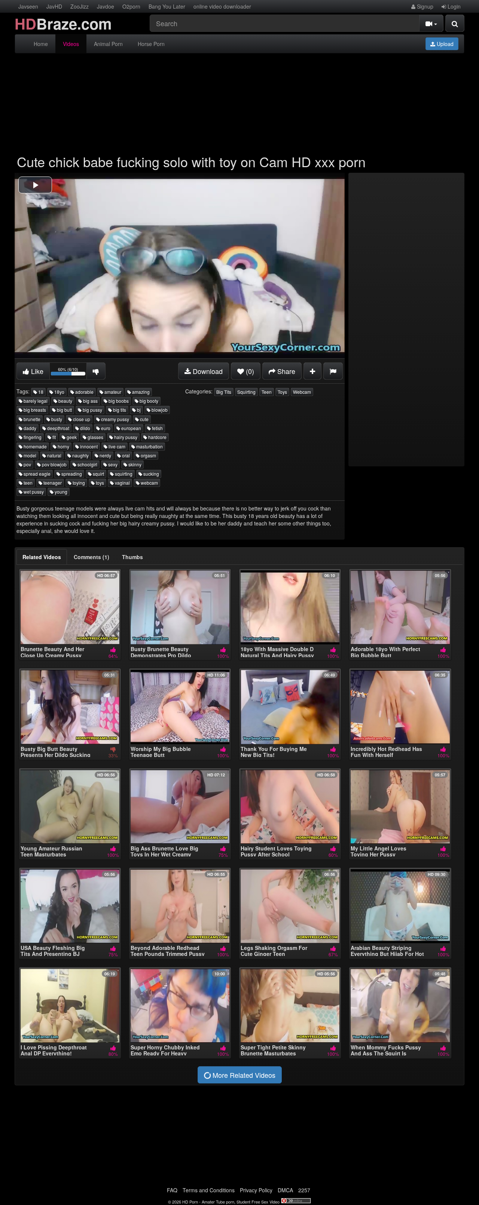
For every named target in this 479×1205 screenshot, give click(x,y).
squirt (98, 473)
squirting (123, 473)
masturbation (149, 446)
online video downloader (222, 6)
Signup (424, 6)
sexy (112, 464)
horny (63, 446)
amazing (140, 392)
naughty (80, 455)
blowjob (159, 410)
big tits (119, 410)
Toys (282, 392)
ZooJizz (79, 6)
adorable (84, 392)
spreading (71, 473)
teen (27, 482)
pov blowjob (54, 464)
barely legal (35, 401)
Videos (71, 43)
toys (99, 482)
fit (53, 437)
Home (41, 43)
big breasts (34, 410)
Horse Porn (151, 43)
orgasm (148, 455)
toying (78, 482)
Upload (444, 43)
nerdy (104, 455)
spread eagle (36, 473)
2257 (304, 1190)
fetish (157, 428)
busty (56, 419)
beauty (64, 401)
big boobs (118, 401)
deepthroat (57, 428)
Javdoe (105, 6)
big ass (90, 401)
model (29, 455)
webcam (149, 482)
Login (453, 6)
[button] (35, 185)
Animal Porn (108, 43)
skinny (134, 464)
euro (105, 428)
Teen (267, 392)
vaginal (122, 482)
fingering (32, 437)
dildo (84, 428)
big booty (148, 401)
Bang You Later (167, 6)
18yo (58, 392)
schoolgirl (86, 464)
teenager (52, 482)
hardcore (157, 437)
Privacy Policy (256, 1190)
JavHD (54, 6)
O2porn (131, 6)
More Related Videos (243, 1075)
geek (71, 437)
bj (138, 410)
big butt (64, 410)
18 (40, 392)
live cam (116, 446)
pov (26, 464)
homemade (34, 446)
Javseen (28, 6)
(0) (249, 371)
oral (125, 455)
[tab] (41, 557)
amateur (112, 392)
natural (53, 455)
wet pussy (33, 491)
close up (81, 419)
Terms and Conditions (209, 1190)
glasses (94, 437)
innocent (88, 446)
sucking (150, 473)
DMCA (285, 1190)
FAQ (172, 1190)
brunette (31, 419)
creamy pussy (114, 419)
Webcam (302, 392)
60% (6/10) (72, 372)
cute (144, 419)
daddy (29, 428)
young (60, 491)
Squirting (246, 392)
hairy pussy (125, 437)
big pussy (92, 410)
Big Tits (223, 392)
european (130, 428)
